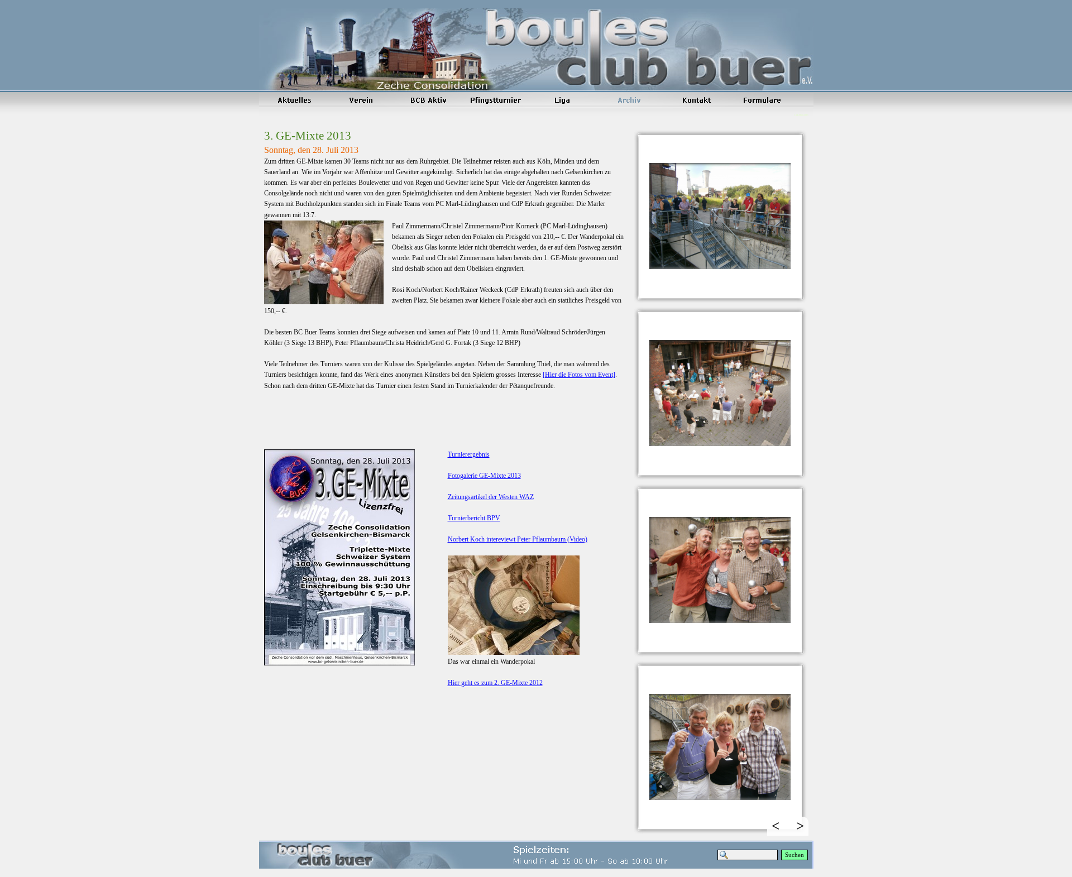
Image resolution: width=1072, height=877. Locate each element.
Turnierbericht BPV (474, 518)
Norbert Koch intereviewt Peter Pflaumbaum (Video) (517, 539)
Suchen (794, 855)
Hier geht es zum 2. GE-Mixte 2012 (495, 683)
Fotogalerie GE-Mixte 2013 (484, 476)
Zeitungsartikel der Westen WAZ (491, 497)
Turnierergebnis (469, 454)
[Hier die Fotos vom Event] (579, 374)
